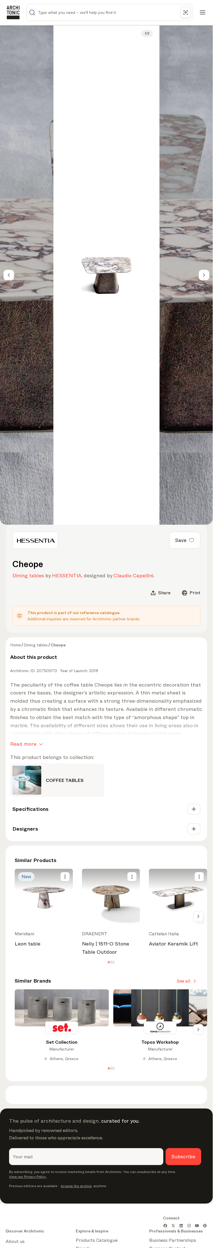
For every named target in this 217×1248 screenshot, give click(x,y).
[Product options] (65, 876)
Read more (23, 744)
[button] (108, 962)
